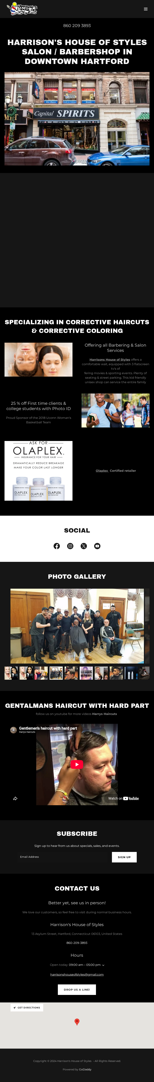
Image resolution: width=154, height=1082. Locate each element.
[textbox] (62, 857)
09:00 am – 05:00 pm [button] (85, 965)
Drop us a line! (77, 989)
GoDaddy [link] (85, 1069)
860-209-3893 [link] (76, 943)
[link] (22, 9)
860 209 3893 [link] (77, 25)
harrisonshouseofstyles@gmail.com (77, 974)
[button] (145, 9)
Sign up (124, 857)
